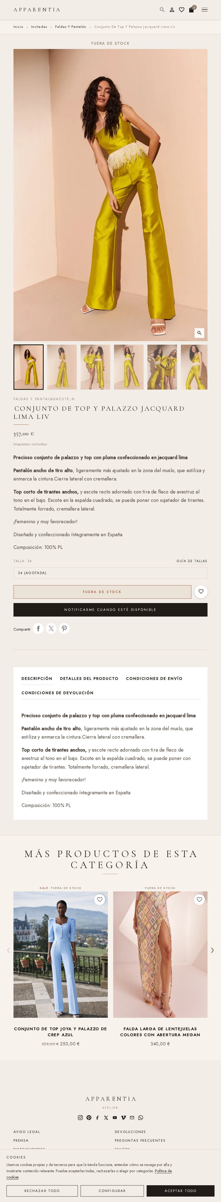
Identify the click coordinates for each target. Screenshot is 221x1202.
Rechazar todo (42, 1190)
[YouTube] (114, 1117)
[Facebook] (97, 1117)
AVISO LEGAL (26, 1131)
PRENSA (21, 1140)
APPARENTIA (37, 9)
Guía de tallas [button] (192, 561)
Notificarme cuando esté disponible (110, 609)
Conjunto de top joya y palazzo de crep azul (60, 1032)
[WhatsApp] (140, 1117)
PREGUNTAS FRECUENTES (140, 1140)
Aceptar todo (180, 1190)
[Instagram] (80, 1117)
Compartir (38, 628)
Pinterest (64, 628)
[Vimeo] (123, 1117)
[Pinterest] (89, 1117)
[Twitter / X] (106, 1117)
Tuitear (51, 628)
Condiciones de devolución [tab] (58, 693)
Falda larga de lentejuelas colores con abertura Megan (160, 1032)
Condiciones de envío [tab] (154, 678)
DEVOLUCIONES (130, 1131)
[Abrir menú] (205, 10)
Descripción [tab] (37, 678)
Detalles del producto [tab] (89, 678)
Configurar (112, 1190)
